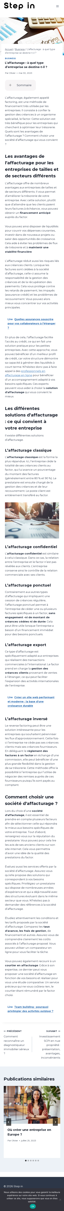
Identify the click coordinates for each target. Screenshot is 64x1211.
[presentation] (32, 1105)
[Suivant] (55, 1122)
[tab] (26, 1160)
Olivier (12, 73)
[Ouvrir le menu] (57, 6)
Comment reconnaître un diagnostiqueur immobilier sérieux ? (16, 1042)
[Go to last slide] (8, 1122)
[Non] (60, 1199)
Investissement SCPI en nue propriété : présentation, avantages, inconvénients (49, 1044)
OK (32, 1206)
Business (10, 58)
